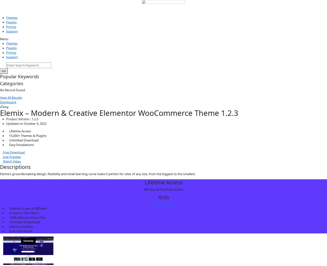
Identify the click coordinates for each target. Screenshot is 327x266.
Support (12, 31)
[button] (163, 39)
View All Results (11, 98)
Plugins (11, 22)
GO (4, 71)
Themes (11, 18)
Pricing (11, 27)
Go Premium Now (163, 204)
